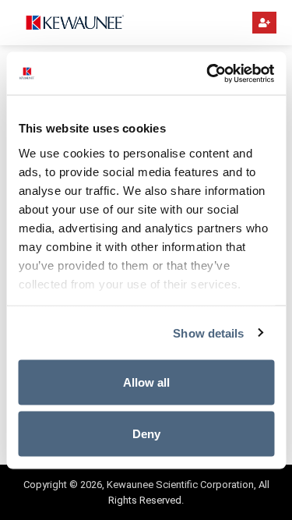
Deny (146, 433)
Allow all (146, 382)
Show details (208, 332)
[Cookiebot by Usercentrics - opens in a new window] (208, 73)
